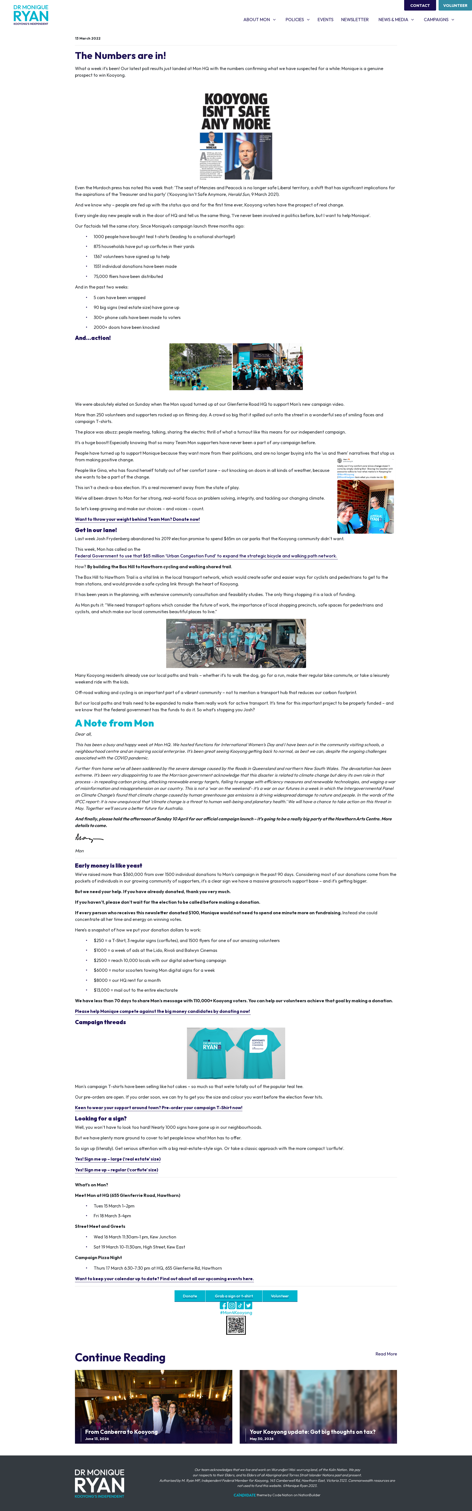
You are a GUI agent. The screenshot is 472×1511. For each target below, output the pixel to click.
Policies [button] (299, 19)
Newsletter (355, 19)
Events (325, 19)
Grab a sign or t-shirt (234, 1296)
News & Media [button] (398, 19)
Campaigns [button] (441, 19)
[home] (31, 15)
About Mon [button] (261, 19)
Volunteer (455, 5)
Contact (420, 5)
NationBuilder (309, 1495)
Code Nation (282, 1495)
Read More (386, 1354)
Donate (190, 1296)
